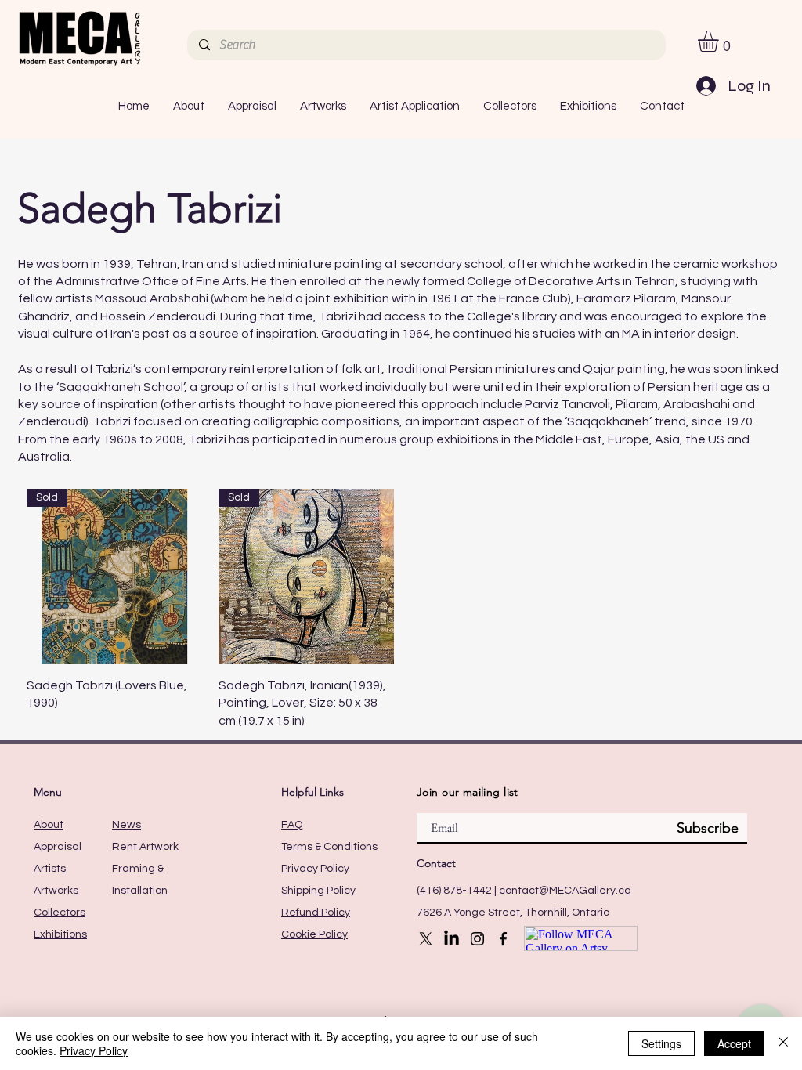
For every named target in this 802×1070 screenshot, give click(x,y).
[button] (720, 41)
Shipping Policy (318, 890)
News (126, 824)
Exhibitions (60, 934)
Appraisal (57, 846)
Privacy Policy (315, 868)
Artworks (56, 890)
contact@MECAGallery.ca (565, 890)
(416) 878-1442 (454, 890)
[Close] (783, 1043)
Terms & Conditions (329, 846)
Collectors (59, 912)
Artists (50, 868)
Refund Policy (315, 912)
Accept (734, 1043)
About (48, 824)
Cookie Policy (314, 934)
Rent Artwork (145, 846)
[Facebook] (503, 939)
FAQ (291, 824)
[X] (426, 939)
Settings (661, 1043)
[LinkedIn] (452, 939)
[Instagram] (477, 939)
